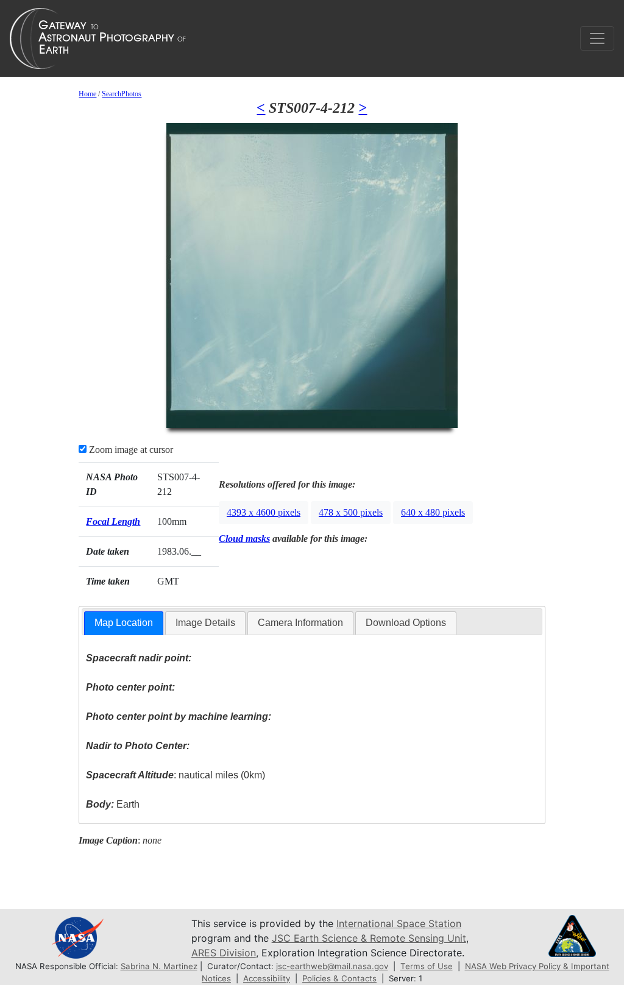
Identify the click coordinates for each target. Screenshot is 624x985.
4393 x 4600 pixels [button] (263, 512)
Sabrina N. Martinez (159, 966)
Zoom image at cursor (130, 449)
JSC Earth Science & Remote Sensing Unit (369, 938)
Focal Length (113, 521)
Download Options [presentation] (406, 622)
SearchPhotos (121, 94)
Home (87, 94)
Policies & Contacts (339, 978)
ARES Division (223, 953)
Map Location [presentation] (123, 622)
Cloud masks (244, 538)
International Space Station (398, 923)
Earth (113, 804)
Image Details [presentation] (205, 622)
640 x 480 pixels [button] (433, 512)
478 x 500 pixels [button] (351, 512)
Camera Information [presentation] (300, 622)
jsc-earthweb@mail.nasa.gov (332, 966)
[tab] (123, 623)
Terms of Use (426, 966)
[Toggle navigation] (597, 38)
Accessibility (266, 978)
